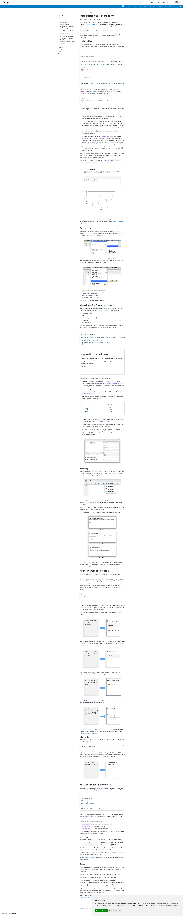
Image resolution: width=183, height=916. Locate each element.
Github (85, 366)
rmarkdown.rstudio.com (86, 897)
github (95, 93)
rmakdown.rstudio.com (88, 857)
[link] (99, 907)
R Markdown (91, 24)
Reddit (85, 371)
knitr (90, 733)
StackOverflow (87, 369)
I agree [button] (98, 910)
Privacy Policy (99, 907)
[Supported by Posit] (177, 2)
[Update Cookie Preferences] (17, 913)
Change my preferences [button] (115, 910)
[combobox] (171, 2)
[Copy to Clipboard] (123, 53)
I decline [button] (104, 910)
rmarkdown (83, 733)
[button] (153, 2)
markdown (93, 26)
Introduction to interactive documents (103, 34)
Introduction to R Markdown (110, 12)
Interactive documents (95, 12)
